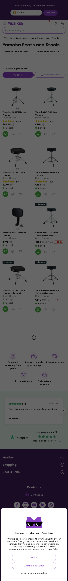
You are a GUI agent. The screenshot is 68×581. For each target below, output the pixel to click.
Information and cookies (34, 573)
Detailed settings (34, 566)
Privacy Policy (52, 549)
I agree (34, 557)
